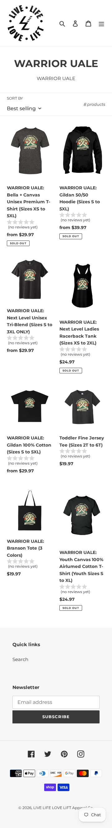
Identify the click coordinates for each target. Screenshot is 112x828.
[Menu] (101, 23)
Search (20, 659)
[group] (30, 225)
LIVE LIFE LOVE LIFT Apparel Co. (63, 807)
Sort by (15, 98)
